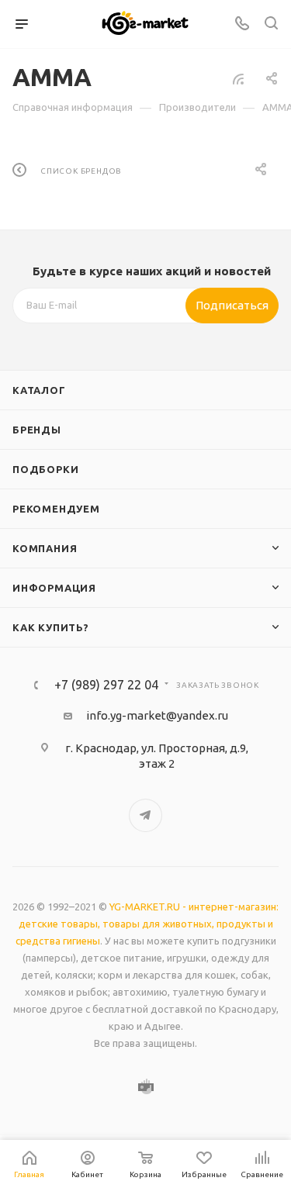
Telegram (145, 815)
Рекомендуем (56, 508)
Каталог (39, 390)
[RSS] (238, 78)
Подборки (45, 469)
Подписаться (232, 305)
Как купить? (50, 627)
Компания (44, 548)
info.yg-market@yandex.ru (157, 715)
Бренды (36, 429)
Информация (54, 587)
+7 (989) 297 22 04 (106, 685)
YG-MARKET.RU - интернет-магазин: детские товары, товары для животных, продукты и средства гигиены (147, 923)
